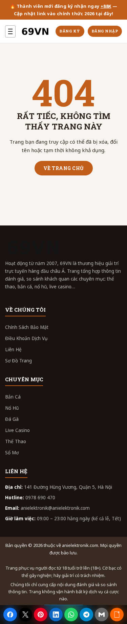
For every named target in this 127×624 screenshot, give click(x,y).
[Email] (101, 614)
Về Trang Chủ (63, 168)
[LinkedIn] (56, 614)
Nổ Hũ (12, 408)
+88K (106, 6)
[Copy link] (117, 614)
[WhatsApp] (71, 614)
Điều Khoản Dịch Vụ (26, 338)
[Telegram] (86, 614)
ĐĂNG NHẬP (105, 30)
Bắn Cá (13, 397)
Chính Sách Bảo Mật (26, 327)
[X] (25, 614)
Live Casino (17, 430)
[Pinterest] (40, 614)
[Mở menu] (10, 31)
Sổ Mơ (12, 453)
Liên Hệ (13, 349)
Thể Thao (15, 441)
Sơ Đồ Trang (18, 361)
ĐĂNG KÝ (70, 30)
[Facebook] (10, 614)
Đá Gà (12, 419)
